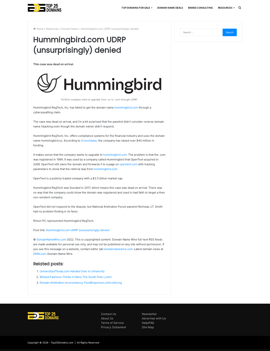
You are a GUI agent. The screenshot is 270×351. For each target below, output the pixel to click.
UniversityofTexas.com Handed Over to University (72, 271)
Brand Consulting (200, 7)
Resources (225, 7)
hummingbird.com (126, 107)
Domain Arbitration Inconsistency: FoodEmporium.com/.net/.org (81, 282)
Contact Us (108, 314)
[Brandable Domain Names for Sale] (45, 8)
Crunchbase (89, 140)
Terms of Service (112, 323)
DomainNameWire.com (51, 239)
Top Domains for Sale (135, 7)
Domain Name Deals (170, 7)
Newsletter (149, 314)
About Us (107, 318)
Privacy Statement (113, 327)
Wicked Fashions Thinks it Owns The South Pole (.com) (75, 277)
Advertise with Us (154, 318)
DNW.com (39, 254)
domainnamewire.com (118, 249)
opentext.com (128, 164)
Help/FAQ (148, 323)
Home (39, 28)
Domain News (69, 28)
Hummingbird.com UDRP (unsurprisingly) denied (77, 230)
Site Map (148, 327)
